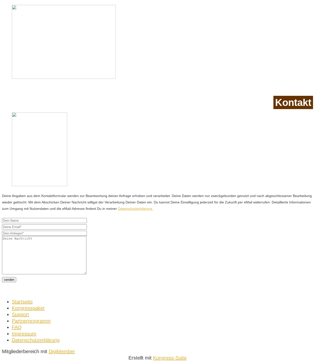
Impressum (24, 333)
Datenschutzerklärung (36, 340)
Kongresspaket (28, 308)
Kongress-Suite (170, 358)
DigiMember (62, 351)
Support (20, 314)
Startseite (22, 301)
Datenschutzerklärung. (135, 209)
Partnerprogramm (31, 321)
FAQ (17, 327)
